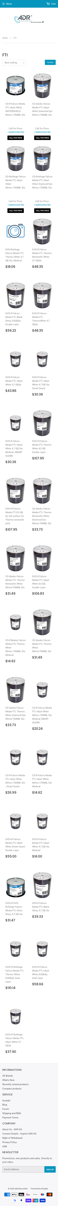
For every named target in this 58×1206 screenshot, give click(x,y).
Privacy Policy (9, 1142)
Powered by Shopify (39, 1188)
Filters (50, 62)
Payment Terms (10, 1117)
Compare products (11, 1088)
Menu (9, 3)
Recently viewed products (15, 1084)
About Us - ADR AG (12, 1129)
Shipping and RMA (11, 1113)
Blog (4, 1104)
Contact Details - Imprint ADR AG (19, 1133)
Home (5, 38)
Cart (53, 3)
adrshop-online (21, 1188)
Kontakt (6, 1100)
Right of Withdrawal (12, 1138)
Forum (5, 1109)
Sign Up (50, 1169)
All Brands (7, 1075)
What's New (8, 1080)
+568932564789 (16, 132)
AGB (4, 1146)
